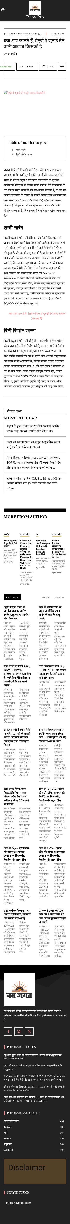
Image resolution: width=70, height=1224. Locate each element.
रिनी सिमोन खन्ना (24, 154)
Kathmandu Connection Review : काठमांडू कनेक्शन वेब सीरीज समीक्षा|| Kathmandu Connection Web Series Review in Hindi (26, 554)
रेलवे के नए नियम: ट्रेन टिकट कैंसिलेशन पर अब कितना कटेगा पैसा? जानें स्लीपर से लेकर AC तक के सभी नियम (16, 797)
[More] (62, 67)
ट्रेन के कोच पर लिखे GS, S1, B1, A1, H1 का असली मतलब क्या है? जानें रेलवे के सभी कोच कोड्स (34, 483)
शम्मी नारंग (20, 150)
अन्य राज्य (45, 597)
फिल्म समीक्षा (24, 534)
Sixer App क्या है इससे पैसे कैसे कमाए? (11, 543)
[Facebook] (8, 1031)
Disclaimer (26, 1167)
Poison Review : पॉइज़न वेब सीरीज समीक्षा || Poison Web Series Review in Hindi (59, 549)
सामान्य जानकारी (15, 34)
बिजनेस (6, 534)
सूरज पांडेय (12, 54)
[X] (29, 1031)
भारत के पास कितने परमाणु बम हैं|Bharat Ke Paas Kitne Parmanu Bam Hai (43, 547)
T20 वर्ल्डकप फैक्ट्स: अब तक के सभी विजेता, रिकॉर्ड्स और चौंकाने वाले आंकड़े (17, 914)
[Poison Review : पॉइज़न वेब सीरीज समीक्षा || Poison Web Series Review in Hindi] (59, 526)
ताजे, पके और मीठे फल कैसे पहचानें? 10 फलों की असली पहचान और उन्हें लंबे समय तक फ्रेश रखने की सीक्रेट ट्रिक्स (17, 737)
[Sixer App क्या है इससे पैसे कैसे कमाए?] (11, 526)
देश (37, 534)
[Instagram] (18, 1031)
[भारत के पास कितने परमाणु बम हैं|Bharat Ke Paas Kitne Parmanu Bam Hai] (43, 526)
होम (5, 34)
